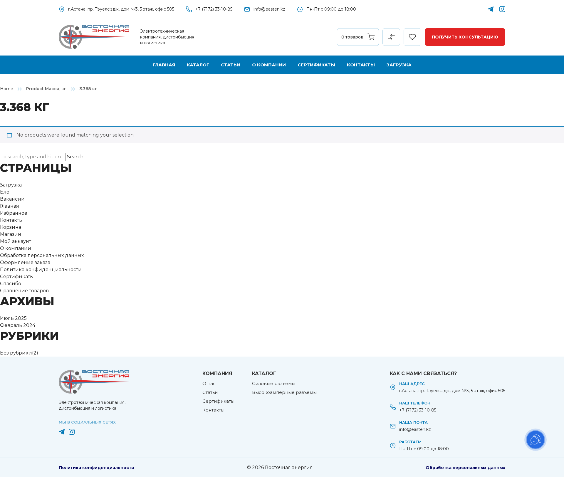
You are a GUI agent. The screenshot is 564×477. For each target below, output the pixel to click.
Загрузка (399, 65)
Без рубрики (16, 353)
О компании (269, 65)
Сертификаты (316, 65)
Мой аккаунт (15, 241)
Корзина (10, 227)
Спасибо (10, 283)
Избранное (13, 213)
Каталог (198, 65)
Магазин (10, 234)
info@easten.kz (269, 9)
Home (6, 88)
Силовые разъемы (273, 383)
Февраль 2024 (17, 325)
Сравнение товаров (24, 290)
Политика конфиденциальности (41, 269)
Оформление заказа (25, 262)
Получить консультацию (465, 37)
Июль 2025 (13, 318)
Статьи (230, 65)
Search (75, 156)
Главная (164, 65)
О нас (209, 383)
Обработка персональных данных (42, 255)
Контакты (361, 65)
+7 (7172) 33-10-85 (213, 9)
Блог (6, 192)
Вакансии (12, 199)
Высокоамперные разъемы (284, 392)
